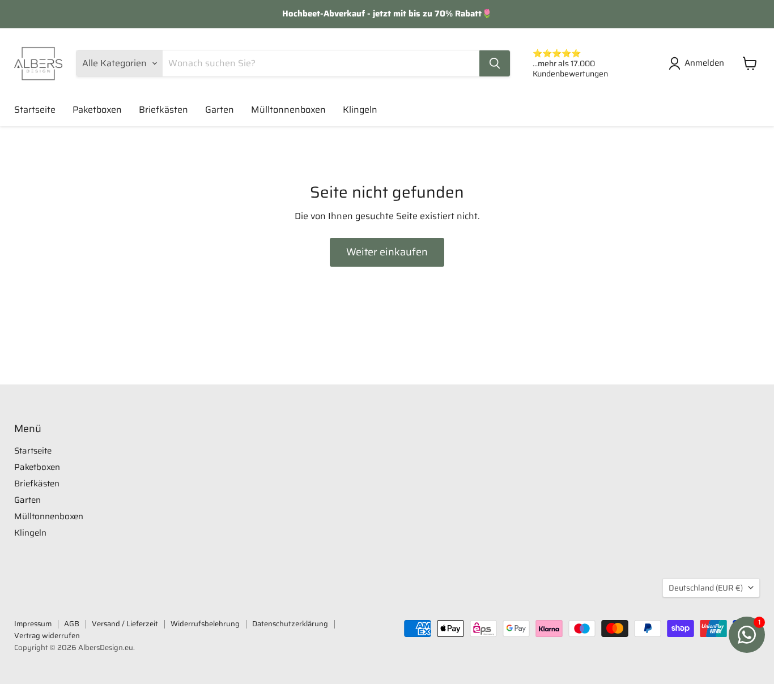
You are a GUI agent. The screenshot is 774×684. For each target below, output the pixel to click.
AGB (71, 624)
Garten (219, 109)
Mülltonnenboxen (288, 109)
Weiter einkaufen (387, 252)
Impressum (33, 624)
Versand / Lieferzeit (125, 624)
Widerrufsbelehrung (205, 624)
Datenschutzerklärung (290, 624)
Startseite (35, 109)
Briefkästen (163, 109)
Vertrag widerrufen (47, 636)
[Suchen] (494, 63)
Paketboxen (97, 109)
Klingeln (360, 109)
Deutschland (706, 588)
